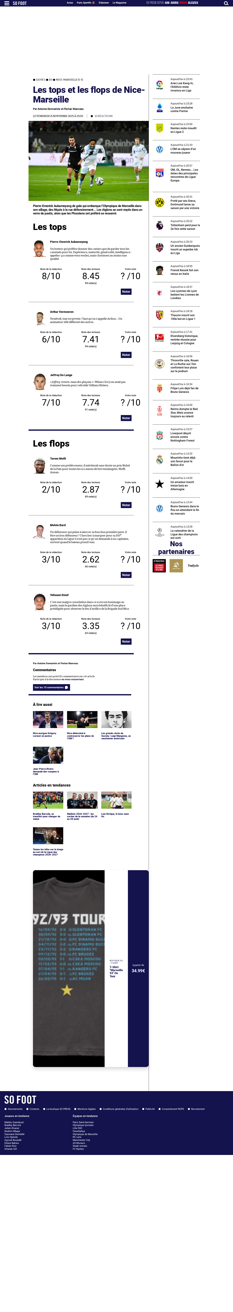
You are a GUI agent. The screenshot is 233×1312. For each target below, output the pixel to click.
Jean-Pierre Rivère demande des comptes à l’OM (46, 751)
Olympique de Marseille (85, 1134)
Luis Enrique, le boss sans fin (115, 794)
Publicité (150, 1109)
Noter (126, 291)
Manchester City (81, 1140)
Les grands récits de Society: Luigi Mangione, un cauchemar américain (115, 715)
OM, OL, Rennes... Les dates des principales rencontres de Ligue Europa (176, 164)
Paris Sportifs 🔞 (86, 2)
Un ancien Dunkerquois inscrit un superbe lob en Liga (172, 240)
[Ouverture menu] (6, 3)
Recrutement (198, 1109)
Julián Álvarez (11, 1128)
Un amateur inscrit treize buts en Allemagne (171, 476)
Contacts (34, 1109)
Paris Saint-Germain (83, 1122)
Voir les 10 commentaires (49, 687)
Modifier (130, 283)
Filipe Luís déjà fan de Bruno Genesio (173, 381)
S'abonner (104, 2)
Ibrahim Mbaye (12, 1131)
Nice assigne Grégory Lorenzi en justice (45, 714)
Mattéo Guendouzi (14, 1122)
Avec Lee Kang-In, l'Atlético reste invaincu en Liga (176, 77)
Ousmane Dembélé (14, 1134)
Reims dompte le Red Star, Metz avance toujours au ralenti (174, 403)
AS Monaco (79, 1143)
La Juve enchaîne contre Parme (170, 100)
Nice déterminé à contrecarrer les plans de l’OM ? (81, 715)
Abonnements (15, 1109)
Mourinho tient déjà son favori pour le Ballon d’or (174, 452)
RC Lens (77, 1137)
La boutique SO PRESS (58, 1109)
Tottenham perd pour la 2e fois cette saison (173, 219)
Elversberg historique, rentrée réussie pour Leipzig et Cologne (174, 330)
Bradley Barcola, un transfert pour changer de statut (47, 796)
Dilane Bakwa (11, 1143)
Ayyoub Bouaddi (12, 1140)
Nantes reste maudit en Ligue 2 (170, 121)
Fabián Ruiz (10, 1145)
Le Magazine (119, 2)
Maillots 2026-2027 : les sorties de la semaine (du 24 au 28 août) (80, 796)
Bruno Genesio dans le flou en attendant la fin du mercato (176, 500)
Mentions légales (87, 1109)
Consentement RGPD (173, 1109)
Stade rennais (80, 1145)
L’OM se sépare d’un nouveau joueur (172, 141)
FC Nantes (78, 1149)
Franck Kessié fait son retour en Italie (173, 263)
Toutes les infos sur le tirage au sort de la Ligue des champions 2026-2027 (47, 831)
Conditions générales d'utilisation (120, 1109)
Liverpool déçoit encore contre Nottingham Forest (170, 427)
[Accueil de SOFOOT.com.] (38, 3)
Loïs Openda (11, 1137)
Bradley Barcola (12, 1125)
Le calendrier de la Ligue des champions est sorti (175, 525)
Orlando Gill (10, 1149)
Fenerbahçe (79, 1131)
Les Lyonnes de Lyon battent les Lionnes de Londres (175, 285)
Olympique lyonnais (83, 1125)
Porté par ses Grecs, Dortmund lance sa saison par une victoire (174, 195)
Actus (70, 2)
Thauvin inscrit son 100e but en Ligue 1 (174, 308)
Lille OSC (77, 1128)
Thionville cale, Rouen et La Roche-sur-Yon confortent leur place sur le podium (175, 354)
